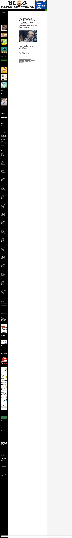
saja (6, 472)
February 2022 (2, 178)
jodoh (5, 458)
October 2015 (2, 246)
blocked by (4, 418)
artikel (4, 443)
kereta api (5, 461)
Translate (4, 126)
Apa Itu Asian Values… (4, 320)
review (2, 472)
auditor (2, 445)
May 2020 (2, 197)
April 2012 (2, 284)
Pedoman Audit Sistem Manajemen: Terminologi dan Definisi (3, 145)
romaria (30, 61)
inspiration (2, 456)
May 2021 (2, 186)
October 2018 (2, 214)
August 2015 (2, 248)
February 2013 (2, 275)
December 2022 (2, 171)
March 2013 (2, 274)
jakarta (4, 457)
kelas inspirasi (2, 461)
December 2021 (2, 180)
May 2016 (2, 240)
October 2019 (2, 203)
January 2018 (2, 222)
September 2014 (3, 258)
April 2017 (2, 230)
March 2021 (2, 188)
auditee (2, 444)
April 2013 (2, 273)
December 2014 (2, 255)
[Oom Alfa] (6, 368)
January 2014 (2, 265)
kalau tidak (2, 460)
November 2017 (3, 224)
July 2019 (2, 206)
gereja (2, 454)
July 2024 (2, 161)
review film (4, 472)
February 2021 (2, 189)
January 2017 (2, 233)
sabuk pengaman (22, 62)
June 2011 (2, 293)
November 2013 (3, 267)
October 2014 (2, 257)
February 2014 (2, 264)
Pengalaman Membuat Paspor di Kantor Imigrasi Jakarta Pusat (3, 139)
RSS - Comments (3, 335)
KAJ (5, 459)
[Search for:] (4, 313)
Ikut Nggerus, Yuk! (3, 55)
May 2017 (2, 229)
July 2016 (2, 238)
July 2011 (2, 292)
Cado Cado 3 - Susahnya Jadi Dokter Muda (2, 387)
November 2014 (3, 256)
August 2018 (2, 216)
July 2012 (2, 281)
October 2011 (2, 289)
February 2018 (2, 221)
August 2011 (2, 291)
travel (2, 474)
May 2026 (2, 153)
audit (6, 443)
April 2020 (2, 198)
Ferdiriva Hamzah (3, 388)
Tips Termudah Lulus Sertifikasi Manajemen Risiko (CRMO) (4, 132)
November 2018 (3, 213)
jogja (2, 459)
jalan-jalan (3, 458)
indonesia (3, 455)
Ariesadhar (3, 368)
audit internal (4, 444)
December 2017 (2, 223)
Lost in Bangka (3, 463)
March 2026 (2, 154)
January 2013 (2, 276)
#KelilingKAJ (4, 442)
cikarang (3, 448)
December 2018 (2, 212)
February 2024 (2, 164)
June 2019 (2, 207)
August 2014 (2, 259)
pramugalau (26, 61)
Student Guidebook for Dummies (2, 377)
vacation (2, 475)
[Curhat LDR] (6, 399)
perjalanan (5, 468)
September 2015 (3, 247)
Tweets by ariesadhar (3, 113)
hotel (1, 455)
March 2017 (2, 231)
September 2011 (3, 290)
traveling (5, 474)
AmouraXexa (3, 399)
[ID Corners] (4, 360)
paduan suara (2, 465)
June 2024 (2, 162)
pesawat (21, 61)
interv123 (5, 456)
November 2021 (3, 181)
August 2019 (2, 205)
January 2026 (2, 155)
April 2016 (2, 241)
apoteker (2, 443)
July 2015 (2, 249)
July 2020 (2, 195)
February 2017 (2, 232)
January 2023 (2, 170)
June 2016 (2, 239)
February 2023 (2, 169)
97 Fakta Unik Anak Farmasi (4, 136)
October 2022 (2, 172)
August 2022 (2, 173)
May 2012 (2, 283)
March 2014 (2, 263)
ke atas (4, 460)
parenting (5, 465)
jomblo (4, 459)
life (5, 462)
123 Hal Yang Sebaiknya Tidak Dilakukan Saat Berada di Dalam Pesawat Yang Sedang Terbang (27, 20)
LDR (4, 462)
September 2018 (3, 215)
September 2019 (3, 204)
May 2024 (2, 163)
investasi (2, 457)
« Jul (1, 309)
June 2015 (2, 250)
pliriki (23, 61)
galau (5, 452)
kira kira (2, 462)
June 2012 (2, 282)
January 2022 (2, 179)
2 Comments (26, 23)
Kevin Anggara (3, 378)
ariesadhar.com (3, 9)
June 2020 (2, 196)
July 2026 (2, 152)
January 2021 (2, 190)
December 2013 (2, 266)
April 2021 (2, 187)
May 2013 (2, 272)
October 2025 (2, 156)
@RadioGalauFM (3, 397)
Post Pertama (5, 319)
